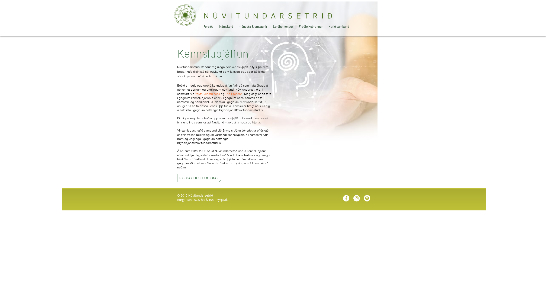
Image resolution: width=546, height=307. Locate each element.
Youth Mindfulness (207, 94)
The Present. (234, 94)
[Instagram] (356, 198)
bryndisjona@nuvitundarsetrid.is (241, 110)
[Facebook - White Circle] (346, 198)
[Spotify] (367, 198)
